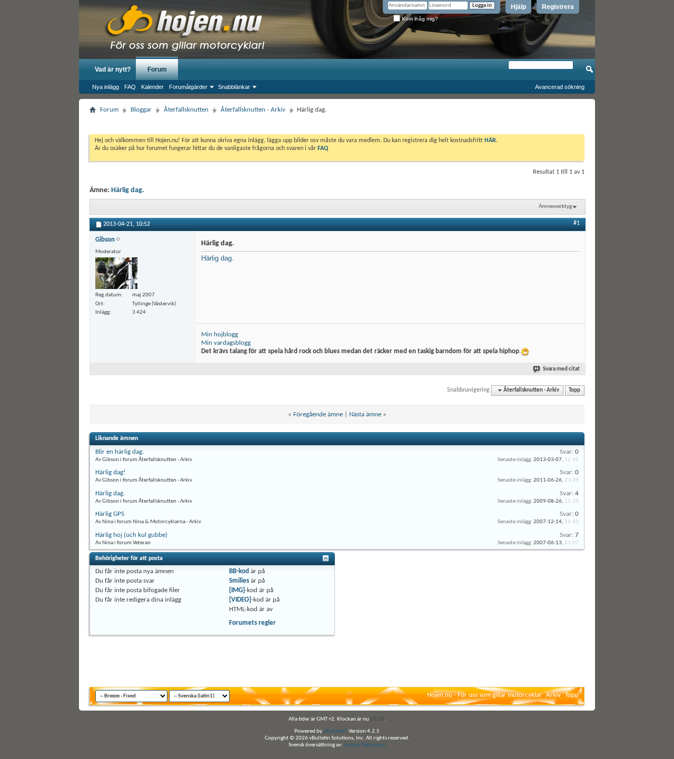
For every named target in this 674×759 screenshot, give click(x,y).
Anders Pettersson (365, 745)
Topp (574, 390)
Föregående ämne (318, 414)
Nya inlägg (105, 87)
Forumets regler (252, 623)
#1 (576, 223)
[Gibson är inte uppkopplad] (116, 273)
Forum (157, 69)
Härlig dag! (110, 472)
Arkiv (553, 695)
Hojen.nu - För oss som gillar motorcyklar (484, 695)
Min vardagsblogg (226, 342)
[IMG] (237, 590)
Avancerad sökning (559, 87)
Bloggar (141, 109)
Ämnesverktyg (555, 206)
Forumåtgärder (188, 87)
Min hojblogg (219, 334)
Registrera (558, 7)
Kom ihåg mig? (419, 19)
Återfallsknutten (186, 109)
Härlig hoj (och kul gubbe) (131, 535)
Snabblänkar (234, 87)
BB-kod (239, 571)
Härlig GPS (109, 514)
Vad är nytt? (113, 69)
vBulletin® (335, 731)
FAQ (130, 87)
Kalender (152, 87)
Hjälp (518, 7)
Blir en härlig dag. (119, 451)
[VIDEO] (240, 599)
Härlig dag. (127, 190)
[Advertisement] (337, 121)
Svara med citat (561, 369)
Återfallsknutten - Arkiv (253, 109)
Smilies (239, 580)
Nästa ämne (365, 414)
